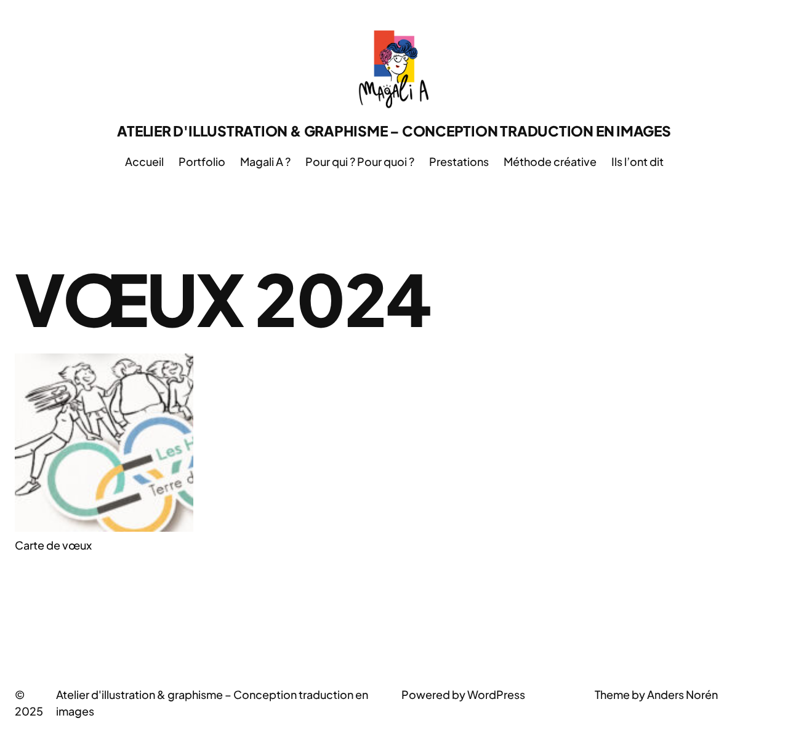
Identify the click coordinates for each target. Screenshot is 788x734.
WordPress (496, 694)
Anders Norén (682, 694)
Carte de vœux (53, 545)
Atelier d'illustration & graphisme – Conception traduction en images (394, 131)
